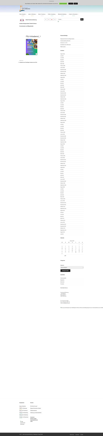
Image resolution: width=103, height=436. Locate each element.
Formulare (62, 283)
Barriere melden (33, 418)
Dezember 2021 (63, 159)
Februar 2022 (62, 155)
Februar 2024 (62, 110)
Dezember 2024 (63, 93)
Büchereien (62, 281)
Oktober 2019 (62, 206)
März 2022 (62, 153)
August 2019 (62, 210)
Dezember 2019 (63, 202)
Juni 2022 (62, 147)
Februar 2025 (62, 89)
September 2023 (63, 120)
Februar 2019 (62, 220)
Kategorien (62, 265)
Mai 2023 (62, 128)
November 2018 (63, 226)
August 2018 (62, 232)
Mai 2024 (62, 106)
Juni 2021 (62, 171)
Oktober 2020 (62, 183)
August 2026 (62, 53)
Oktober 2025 (62, 73)
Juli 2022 (62, 145)
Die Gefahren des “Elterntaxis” (65, 44)
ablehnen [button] (75, 3)
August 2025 (62, 77)
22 (79, 249)
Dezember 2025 (63, 69)
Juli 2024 (62, 102)
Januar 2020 (62, 200)
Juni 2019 (62, 214)
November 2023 (63, 116)
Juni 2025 (62, 81)
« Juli (65, 255)
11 (65, 248)
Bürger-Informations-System (35, 408)
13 (72, 248)
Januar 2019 (62, 222)
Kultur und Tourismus (23, 410)
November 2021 (63, 161)
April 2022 (62, 151)
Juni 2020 (62, 190)
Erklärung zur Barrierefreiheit (35, 412)
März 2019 (62, 218)
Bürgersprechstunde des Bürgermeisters (67, 38)
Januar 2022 (62, 157)
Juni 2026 (62, 57)
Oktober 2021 (62, 163)
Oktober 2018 (62, 228)
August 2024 (62, 100)
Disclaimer (32, 417)
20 (72, 249)
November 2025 (63, 71)
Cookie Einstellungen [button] (63, 3)
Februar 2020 (62, 198)
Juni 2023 (62, 126)
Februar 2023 (62, 132)
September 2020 (63, 185)
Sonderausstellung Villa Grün (65, 40)
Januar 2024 (62, 112)
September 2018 (63, 230)
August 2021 (62, 167)
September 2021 (63, 165)
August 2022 (62, 143)
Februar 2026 (62, 65)
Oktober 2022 (62, 140)
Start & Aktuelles (22, 14)
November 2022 (63, 138)
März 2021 (62, 177)
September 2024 (63, 98)
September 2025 (63, 75)
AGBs (31, 421)
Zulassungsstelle (63, 278)
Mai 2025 (62, 83)
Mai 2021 (62, 173)
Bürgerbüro (62, 279)
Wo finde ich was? (33, 406)
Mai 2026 (62, 59)
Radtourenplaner (33, 410)
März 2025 (62, 87)
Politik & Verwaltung (51, 14)
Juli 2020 (62, 189)
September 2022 (63, 141)
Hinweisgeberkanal (34, 419)
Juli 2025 (62, 79)
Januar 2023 (62, 134)
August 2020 (62, 187)
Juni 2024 (62, 104)
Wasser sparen (63, 46)
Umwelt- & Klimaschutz (73, 14)
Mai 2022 (62, 149)
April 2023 (62, 130)
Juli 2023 (62, 124)
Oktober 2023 (62, 118)
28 (75, 251)
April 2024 (62, 108)
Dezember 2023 (63, 114)
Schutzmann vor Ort (63, 42)
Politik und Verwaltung (23, 412)
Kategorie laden (65, 270)
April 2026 (62, 61)
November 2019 (63, 204)
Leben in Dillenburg (31, 14)
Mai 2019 (62, 216)
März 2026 (62, 63)
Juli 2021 (62, 169)
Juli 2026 (62, 55)
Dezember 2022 (63, 136)
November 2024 (63, 95)
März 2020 (62, 196)
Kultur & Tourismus (41, 14)
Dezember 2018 (63, 224)
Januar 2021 (62, 179)
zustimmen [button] (70, 3)
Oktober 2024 (62, 96)
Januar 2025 (62, 91)
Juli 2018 (62, 234)
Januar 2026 (62, 67)
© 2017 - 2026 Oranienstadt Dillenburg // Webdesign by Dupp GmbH (31, 434)
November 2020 (63, 181)
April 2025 (62, 85)
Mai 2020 (62, 192)
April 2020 (62, 194)
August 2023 (62, 122)
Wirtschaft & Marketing (62, 14)
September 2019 (63, 208)
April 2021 (62, 175)
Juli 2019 (62, 212)
